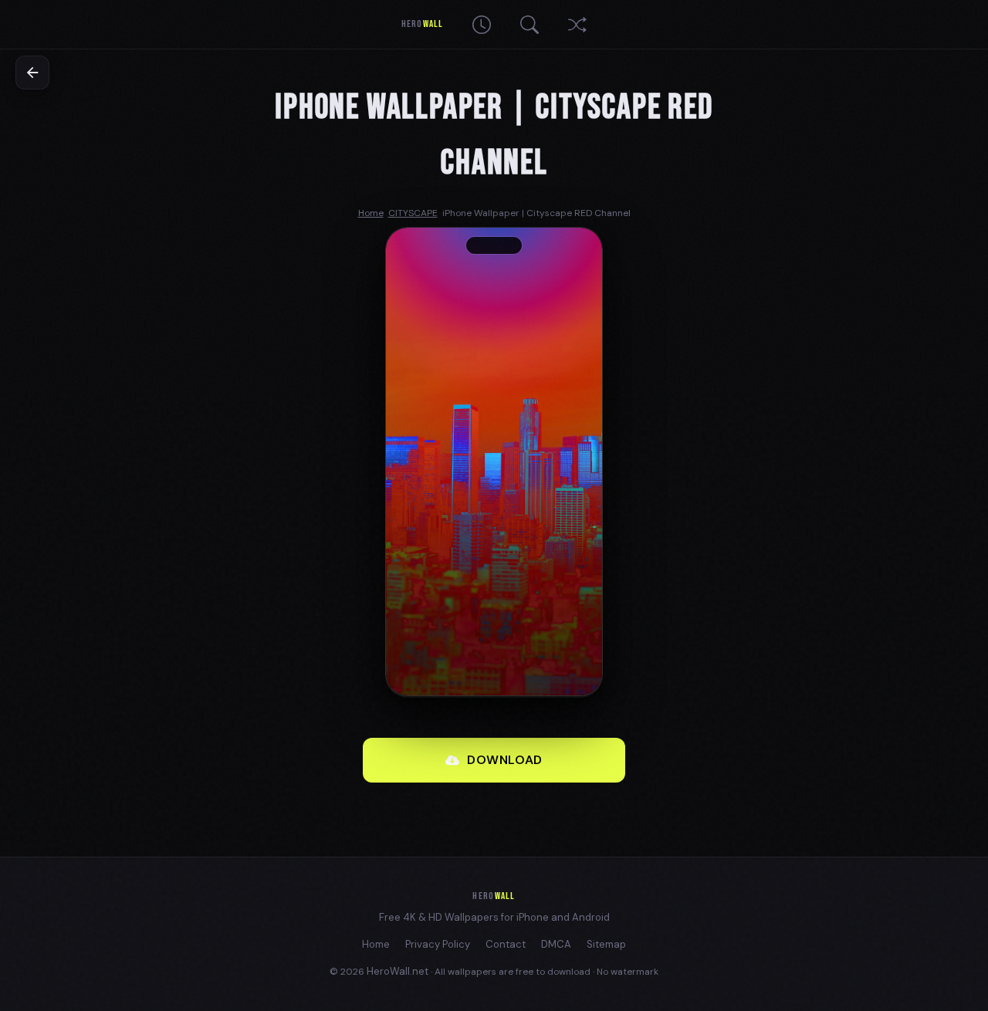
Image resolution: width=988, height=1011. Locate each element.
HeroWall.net (397, 971)
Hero (421, 24)
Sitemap (606, 944)
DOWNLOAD (505, 760)
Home (376, 944)
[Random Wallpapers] (577, 24)
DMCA (556, 944)
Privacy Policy (437, 944)
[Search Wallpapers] (529, 24)
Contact (506, 944)
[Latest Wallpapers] (481, 24)
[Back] (32, 73)
